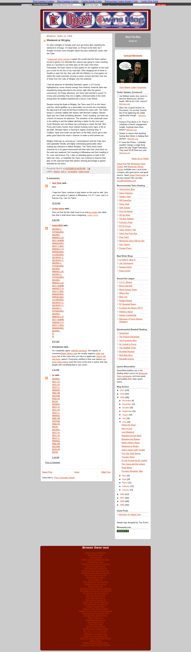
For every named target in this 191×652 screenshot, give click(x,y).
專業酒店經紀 (58, 252)
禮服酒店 (56, 390)
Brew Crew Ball (125, 286)
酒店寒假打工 (58, 260)
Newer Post (47, 472)
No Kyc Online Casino (95, 627)
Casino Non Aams (95, 555)
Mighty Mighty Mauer (131, 443)
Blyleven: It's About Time (130, 515)
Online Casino (96, 640)
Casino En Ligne (95, 624)
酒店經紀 (56, 235)
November (126, 404)
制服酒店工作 (58, 249)
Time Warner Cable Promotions (132, 87)
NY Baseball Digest (127, 304)
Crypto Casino (95, 557)
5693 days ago (124, 104)
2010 (122, 394)
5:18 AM (55, 458)
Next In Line (127, 429)
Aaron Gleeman (126, 193)
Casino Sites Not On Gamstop (95, 602)
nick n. (64, 172)
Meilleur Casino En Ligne (95, 584)
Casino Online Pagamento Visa (95, 613)
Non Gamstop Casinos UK (95, 568)
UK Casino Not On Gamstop (95, 604)
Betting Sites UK (95, 586)
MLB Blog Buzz (126, 355)
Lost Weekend (128, 432)
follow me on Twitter (140, 159)
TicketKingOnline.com (126, 181)
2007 (122, 498)
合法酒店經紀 (58, 255)
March (125, 483)
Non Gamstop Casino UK (95, 575)
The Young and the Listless (133, 464)
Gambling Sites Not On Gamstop (95, 564)
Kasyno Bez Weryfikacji (95, 553)
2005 (122, 505)
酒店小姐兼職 (58, 241)
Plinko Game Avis (95, 618)
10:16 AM (56, 203)
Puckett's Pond (125, 222)
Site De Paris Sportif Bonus (95, 615)
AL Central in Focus (127, 344)
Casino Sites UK (95, 580)
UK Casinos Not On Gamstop (95, 582)
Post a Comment (52, 463)
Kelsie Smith (124, 271)
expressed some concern (59, 59)
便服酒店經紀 (58, 243)
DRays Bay (124, 293)
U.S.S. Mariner (125, 282)
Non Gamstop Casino (95, 577)
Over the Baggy (126, 211)
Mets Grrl (123, 297)
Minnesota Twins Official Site (131, 241)
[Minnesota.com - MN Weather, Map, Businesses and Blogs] (123, 532)
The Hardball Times (127, 348)
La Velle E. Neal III (127, 260)
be (53, 375)
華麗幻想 (56, 399)
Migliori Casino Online (95, 606)
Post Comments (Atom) (64, 478)
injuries (57, 172)
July (124, 418)
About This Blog (132, 37)
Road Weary (127, 468)
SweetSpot (124, 333)
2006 (122, 501)
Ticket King (122, 164)
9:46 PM (55, 220)
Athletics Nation (126, 312)
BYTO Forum (125, 226)
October (125, 408)
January (125, 490)
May (124, 476)
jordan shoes (58, 209)
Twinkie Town (125, 197)
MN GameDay (125, 200)
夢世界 (55, 402)
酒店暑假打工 (58, 258)
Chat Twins (124, 237)
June (124, 422)
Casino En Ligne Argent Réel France (95, 638)
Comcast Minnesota (133, 56)
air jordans (93, 212)
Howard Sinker (125, 267)
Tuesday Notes (128, 457)
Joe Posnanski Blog (128, 341)
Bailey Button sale (69, 353)
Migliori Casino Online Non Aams (95, 559)
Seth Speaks (124, 208)
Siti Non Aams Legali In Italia (95, 629)
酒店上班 (56, 385)
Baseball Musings (127, 352)
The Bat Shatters (126, 219)
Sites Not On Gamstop (95, 595)
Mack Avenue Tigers (128, 290)
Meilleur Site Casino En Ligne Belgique (95, 611)
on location (72, 172)
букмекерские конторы (95, 620)
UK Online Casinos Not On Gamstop (95, 589)
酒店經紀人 (57, 229)
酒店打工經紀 (58, 246)
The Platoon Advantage (129, 337)
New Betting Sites (95, 562)
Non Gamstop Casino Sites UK (95, 571)
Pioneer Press (125, 248)
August (125, 415)
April (124, 479)
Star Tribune (124, 245)
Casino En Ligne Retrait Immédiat (95, 645)
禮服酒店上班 (58, 238)
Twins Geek (124, 204)
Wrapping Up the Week (131, 436)
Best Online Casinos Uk (95, 600)
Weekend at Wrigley (58, 40)
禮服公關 (56, 393)
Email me (133, 41)
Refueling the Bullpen (131, 439)
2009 (122, 398)
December (126, 401)
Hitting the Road (128, 425)
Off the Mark (124, 215)
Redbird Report (125, 301)
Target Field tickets (137, 175)
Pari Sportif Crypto (96, 622)
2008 (122, 494)
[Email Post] (88, 169)
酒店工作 (56, 382)
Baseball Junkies (126, 359)
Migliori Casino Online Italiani (95, 609)
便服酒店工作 (58, 289)
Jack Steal (56, 183)
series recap (83, 172)
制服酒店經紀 (58, 294)
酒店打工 (56, 387)
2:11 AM (55, 370)
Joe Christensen (126, 263)
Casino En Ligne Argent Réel (95, 636)
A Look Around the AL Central (134, 460)
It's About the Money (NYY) (131, 308)
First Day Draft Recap (131, 453)
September (127, 411)
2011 (122, 390)
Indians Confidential (127, 315)
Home (76, 472)
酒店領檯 (56, 396)
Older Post (106, 472)
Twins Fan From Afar (128, 234)
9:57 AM (55, 342)
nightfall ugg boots (79, 351)
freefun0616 (57, 225)
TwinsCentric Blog (127, 189)
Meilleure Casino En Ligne (95, 634)
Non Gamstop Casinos (95, 566)
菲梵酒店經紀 (58, 232)
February (126, 486)
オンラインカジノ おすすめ (95, 631)
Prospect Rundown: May (132, 471)
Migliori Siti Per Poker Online (95, 643)
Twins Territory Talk (127, 230)
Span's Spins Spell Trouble (133, 450)
